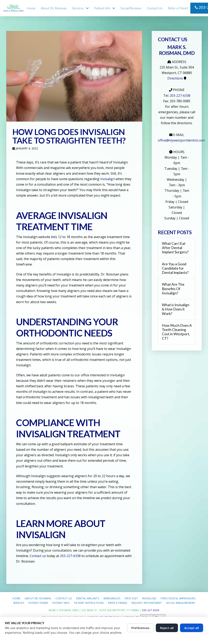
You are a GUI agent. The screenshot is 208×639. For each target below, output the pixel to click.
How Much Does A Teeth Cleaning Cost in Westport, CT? (177, 331)
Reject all (167, 628)
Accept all (191, 628)
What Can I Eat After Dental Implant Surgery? (175, 247)
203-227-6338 (203, 7)
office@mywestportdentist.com (181, 140)
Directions (175, 78)
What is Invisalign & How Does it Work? (175, 309)
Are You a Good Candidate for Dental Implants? (175, 268)
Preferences (140, 628)
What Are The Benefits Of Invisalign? (173, 288)
